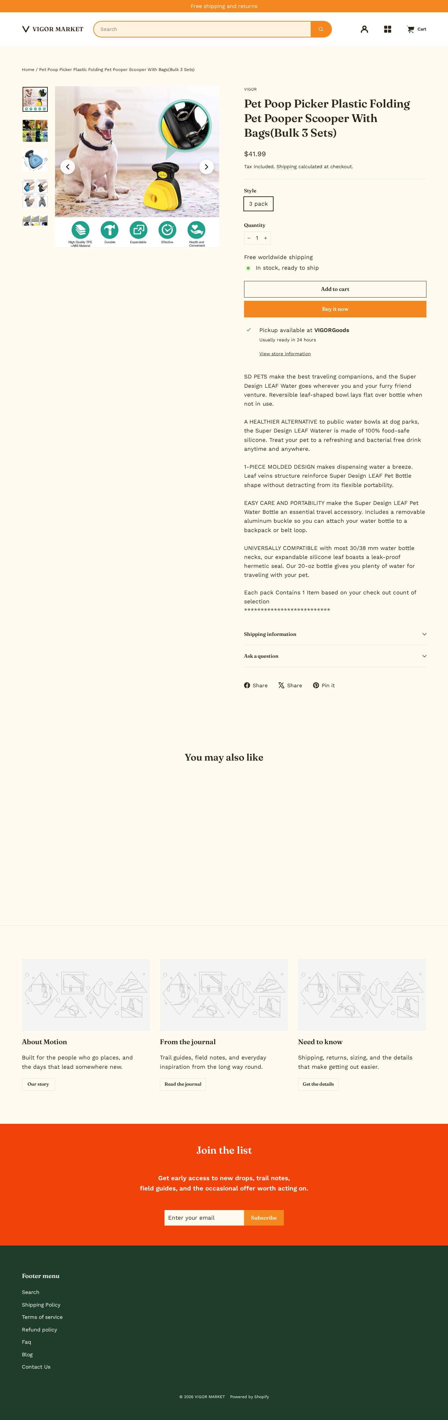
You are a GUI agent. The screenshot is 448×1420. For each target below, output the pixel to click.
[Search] (321, 29)
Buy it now (335, 308)
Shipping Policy (41, 1305)
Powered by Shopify (249, 1396)
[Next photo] (206, 167)
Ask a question (261, 656)
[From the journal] (224, 995)
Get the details (318, 1084)
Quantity (255, 225)
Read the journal (182, 1084)
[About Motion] (86, 995)
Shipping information (270, 634)
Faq (26, 1342)
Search (30, 1292)
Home (28, 69)
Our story (38, 1084)
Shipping (287, 166)
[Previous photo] (67, 167)
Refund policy (39, 1329)
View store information (285, 353)
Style (250, 190)
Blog (27, 1354)
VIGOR (250, 89)
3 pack (258, 203)
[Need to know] (362, 995)
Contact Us (36, 1367)
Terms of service (42, 1317)
